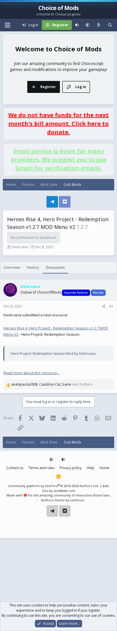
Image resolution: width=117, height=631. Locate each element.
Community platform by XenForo (53, 486)
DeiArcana (19, 247)
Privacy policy (71, 467)
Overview (12, 267)
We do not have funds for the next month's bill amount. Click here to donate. (58, 123)
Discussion (55, 267)
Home (104, 467)
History (33, 267)
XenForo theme (53, 500)
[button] (87, 25)
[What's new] (99, 25)
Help (90, 467)
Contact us (14, 467)
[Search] (110, 25)
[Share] (103, 306)
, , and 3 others (52, 384)
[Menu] (7, 25)
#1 (111, 306)
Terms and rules (41, 467)
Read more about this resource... (31, 372)
